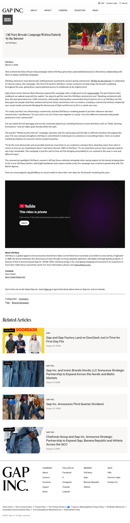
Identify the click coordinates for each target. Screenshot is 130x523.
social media (93, 93)
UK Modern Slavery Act (115, 507)
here (32, 123)
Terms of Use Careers (23, 507)
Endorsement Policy (72, 510)
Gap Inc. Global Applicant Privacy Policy (88, 507)
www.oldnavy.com (82, 265)
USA (101, 3)
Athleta (87, 487)
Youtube (66, 487)
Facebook (66, 472)
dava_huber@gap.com (15, 277)
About (34, 10)
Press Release (9, 330)
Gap (48, 333)
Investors (80, 10)
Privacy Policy (40, 507)
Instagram (67, 482)
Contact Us (113, 482)
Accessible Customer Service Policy (16, 510)
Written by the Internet (101, 81)
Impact (48, 10)
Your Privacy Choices (56, 507)
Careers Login (111, 3)
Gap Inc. (50, 366)
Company (23, 299)
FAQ (109, 472)
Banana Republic (91, 482)
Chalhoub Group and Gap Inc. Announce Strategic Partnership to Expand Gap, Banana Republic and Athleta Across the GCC (84, 440)
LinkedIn (66, 491)
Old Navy (9, 62)
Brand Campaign (20, 302)
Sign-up (47, 289)
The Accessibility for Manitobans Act (47, 510)
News (95, 10)
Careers (63, 10)
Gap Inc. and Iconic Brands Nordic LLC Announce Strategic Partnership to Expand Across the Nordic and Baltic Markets (85, 374)
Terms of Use (8, 507)
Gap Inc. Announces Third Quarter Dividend (75, 404)
